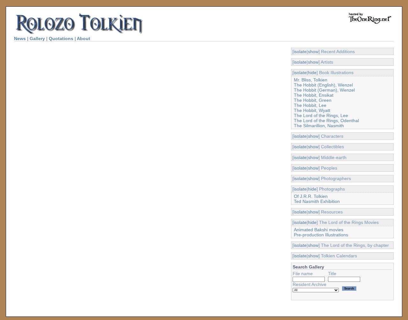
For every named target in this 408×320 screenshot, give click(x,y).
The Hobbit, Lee (310, 105)
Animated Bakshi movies (318, 229)
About (83, 38)
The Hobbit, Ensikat (313, 95)
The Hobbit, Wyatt (312, 110)
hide (312, 72)
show (313, 51)
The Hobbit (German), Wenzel (324, 90)
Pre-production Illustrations (321, 234)
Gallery (37, 38)
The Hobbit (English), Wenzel (323, 84)
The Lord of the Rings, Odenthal (326, 120)
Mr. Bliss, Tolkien (310, 79)
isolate (300, 51)
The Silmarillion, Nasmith (319, 125)
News (20, 38)
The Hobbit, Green (313, 100)
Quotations (61, 38)
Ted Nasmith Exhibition (317, 201)
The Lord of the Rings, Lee (321, 115)
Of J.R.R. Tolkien (311, 196)
